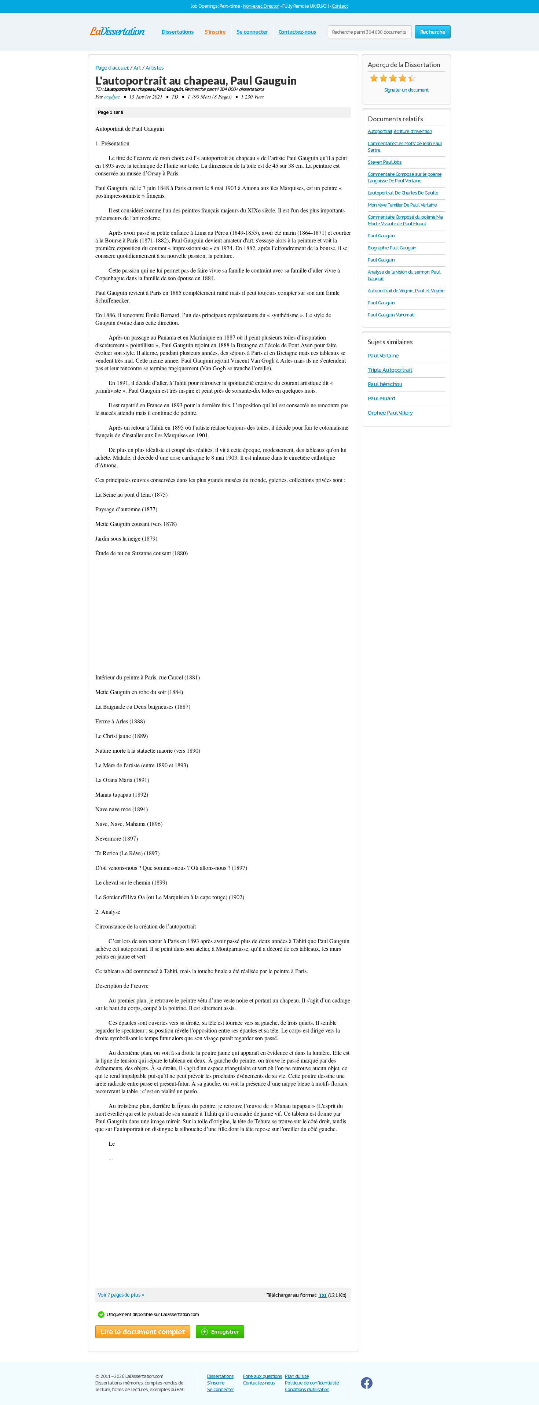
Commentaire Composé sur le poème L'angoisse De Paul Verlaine (404, 177)
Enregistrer (225, 1331)
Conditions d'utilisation (307, 1389)
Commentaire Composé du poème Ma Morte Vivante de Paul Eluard (405, 220)
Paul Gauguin (381, 236)
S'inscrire (215, 31)
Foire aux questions (262, 1376)
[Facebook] (367, 1387)
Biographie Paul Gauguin (392, 248)
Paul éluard (381, 398)
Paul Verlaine (383, 355)
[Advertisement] (223, 615)
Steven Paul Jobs (385, 162)
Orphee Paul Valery (390, 412)
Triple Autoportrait (390, 369)
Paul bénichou (385, 384)
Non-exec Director (261, 6)
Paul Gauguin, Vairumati (391, 315)
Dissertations (178, 31)
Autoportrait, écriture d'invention (400, 131)
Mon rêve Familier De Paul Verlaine (402, 205)
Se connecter (252, 31)
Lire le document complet (143, 1332)
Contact (340, 6)
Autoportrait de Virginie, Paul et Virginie (406, 291)
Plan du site (297, 1376)
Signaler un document (406, 90)
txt (323, 1294)
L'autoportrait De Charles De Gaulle (403, 193)
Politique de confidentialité (312, 1383)
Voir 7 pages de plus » (121, 1294)
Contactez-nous (297, 31)
